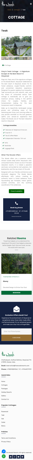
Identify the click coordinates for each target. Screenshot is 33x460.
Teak (2, 415)
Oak (2, 419)
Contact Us (5, 399)
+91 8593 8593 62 (12, 211)
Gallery (3, 396)
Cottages (17, 10)
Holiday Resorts (6, 392)
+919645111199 (26, 369)
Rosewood (4, 411)
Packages (4, 388)
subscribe (16, 337)
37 (20, 211)
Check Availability (16, 191)
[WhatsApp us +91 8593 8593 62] (4, 456)
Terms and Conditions (8, 438)
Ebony (5, 281)
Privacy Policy (6, 441)
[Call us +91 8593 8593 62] (4, 451)
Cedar (3, 422)
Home (9, 10)
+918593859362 (12, 369)
